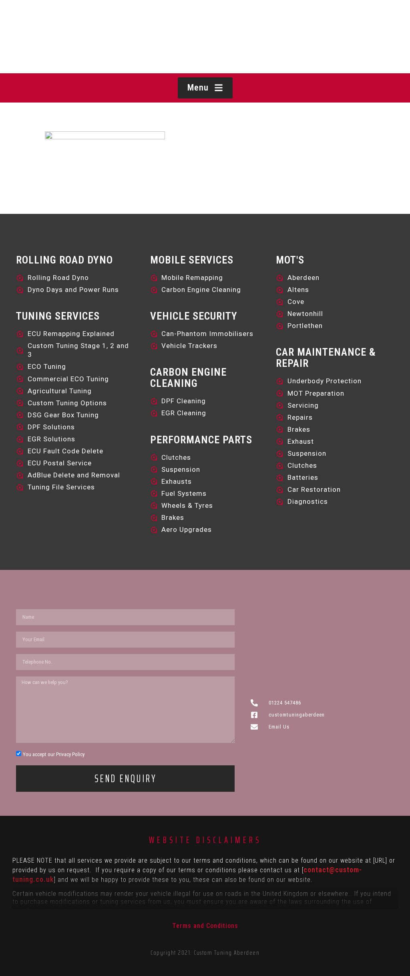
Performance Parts (201, 440)
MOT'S (290, 260)
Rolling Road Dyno (64, 260)
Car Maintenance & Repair (326, 357)
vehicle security (193, 316)
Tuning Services (58, 316)
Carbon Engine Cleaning (188, 377)
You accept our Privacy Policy (53, 754)
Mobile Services (191, 260)
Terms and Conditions (205, 926)
